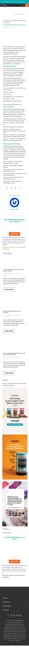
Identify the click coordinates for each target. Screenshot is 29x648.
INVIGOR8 (12, 620)
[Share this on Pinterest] (15, 188)
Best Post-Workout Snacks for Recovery (12, 311)
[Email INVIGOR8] (8, 615)
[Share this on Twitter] (7, 188)
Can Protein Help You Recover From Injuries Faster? (13, 270)
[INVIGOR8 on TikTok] (20, 615)
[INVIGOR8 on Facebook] (11, 615)
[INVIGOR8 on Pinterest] (17, 615)
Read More (9, 289)
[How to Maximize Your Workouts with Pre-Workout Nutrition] (14, 344)
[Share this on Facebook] (11, 188)
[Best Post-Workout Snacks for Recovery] (14, 303)
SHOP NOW (14, 234)
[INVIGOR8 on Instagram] (14, 615)
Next (23, 14)
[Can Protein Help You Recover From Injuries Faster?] (14, 261)
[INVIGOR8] (14, 5)
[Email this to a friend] (20, 188)
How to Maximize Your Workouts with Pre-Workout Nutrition (14, 353)
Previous (17, 14)
